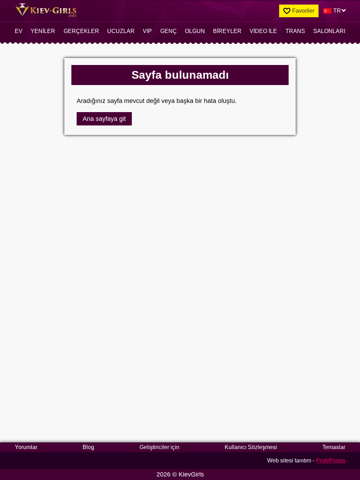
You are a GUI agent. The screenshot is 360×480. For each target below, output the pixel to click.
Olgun (195, 31)
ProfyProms (330, 460)
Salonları (329, 31)
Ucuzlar (121, 31)
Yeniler (43, 31)
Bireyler (227, 31)
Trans (295, 31)
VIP (147, 31)
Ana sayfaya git (104, 118)
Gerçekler (81, 31)
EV (18, 31)
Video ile (263, 31)
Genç (168, 31)
